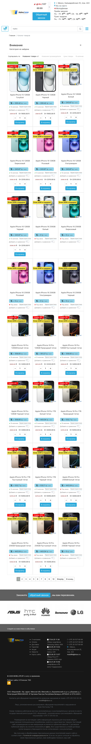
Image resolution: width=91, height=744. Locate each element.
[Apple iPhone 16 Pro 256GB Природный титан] (20, 523)
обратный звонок (39, 595)
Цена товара (68, 56)
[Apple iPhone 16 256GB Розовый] (20, 273)
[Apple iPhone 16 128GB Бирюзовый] (20, 141)
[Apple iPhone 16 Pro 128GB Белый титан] (20, 325)
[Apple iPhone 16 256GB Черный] (71, 273)
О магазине (36, 639)
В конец (69, 579)
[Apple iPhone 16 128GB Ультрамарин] (71, 141)
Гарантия (35, 647)
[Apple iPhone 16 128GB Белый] (71, 74)
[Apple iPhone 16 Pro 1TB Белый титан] (45, 391)
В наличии (79, 56)
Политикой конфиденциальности (35, 735)
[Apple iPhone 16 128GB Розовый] (45, 141)
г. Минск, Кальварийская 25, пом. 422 (74, 649)
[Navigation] (86, 28)
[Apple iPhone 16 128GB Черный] (20, 207)
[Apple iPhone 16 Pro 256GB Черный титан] (71, 523)
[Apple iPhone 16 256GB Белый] (45, 207)
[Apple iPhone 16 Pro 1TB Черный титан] (45, 457)
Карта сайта (36, 654)
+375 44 (75, 642)
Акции (34, 649)
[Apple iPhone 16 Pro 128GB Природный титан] (45, 325)
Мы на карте (61, 6)
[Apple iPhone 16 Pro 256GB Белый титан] (71, 457)
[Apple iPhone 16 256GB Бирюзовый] (71, 207)
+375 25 (75, 644)
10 (53, 579)
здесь (48, 727)
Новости (35, 652)
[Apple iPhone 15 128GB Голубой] (20, 78)
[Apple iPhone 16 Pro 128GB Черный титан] (20, 391)
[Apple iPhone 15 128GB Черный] (45, 78)
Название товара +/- (31, 56)
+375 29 (75, 639)
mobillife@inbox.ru (45, 700)
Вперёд (60, 579)
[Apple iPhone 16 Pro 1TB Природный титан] (71, 391)
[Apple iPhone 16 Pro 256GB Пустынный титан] (45, 523)
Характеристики (25, 106)
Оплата (34, 642)
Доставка (35, 644)
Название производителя (51, 56)
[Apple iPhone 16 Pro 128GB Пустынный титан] (71, 325)
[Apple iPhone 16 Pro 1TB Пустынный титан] (20, 457)
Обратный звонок (41, 16)
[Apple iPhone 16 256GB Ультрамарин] (45, 273)
